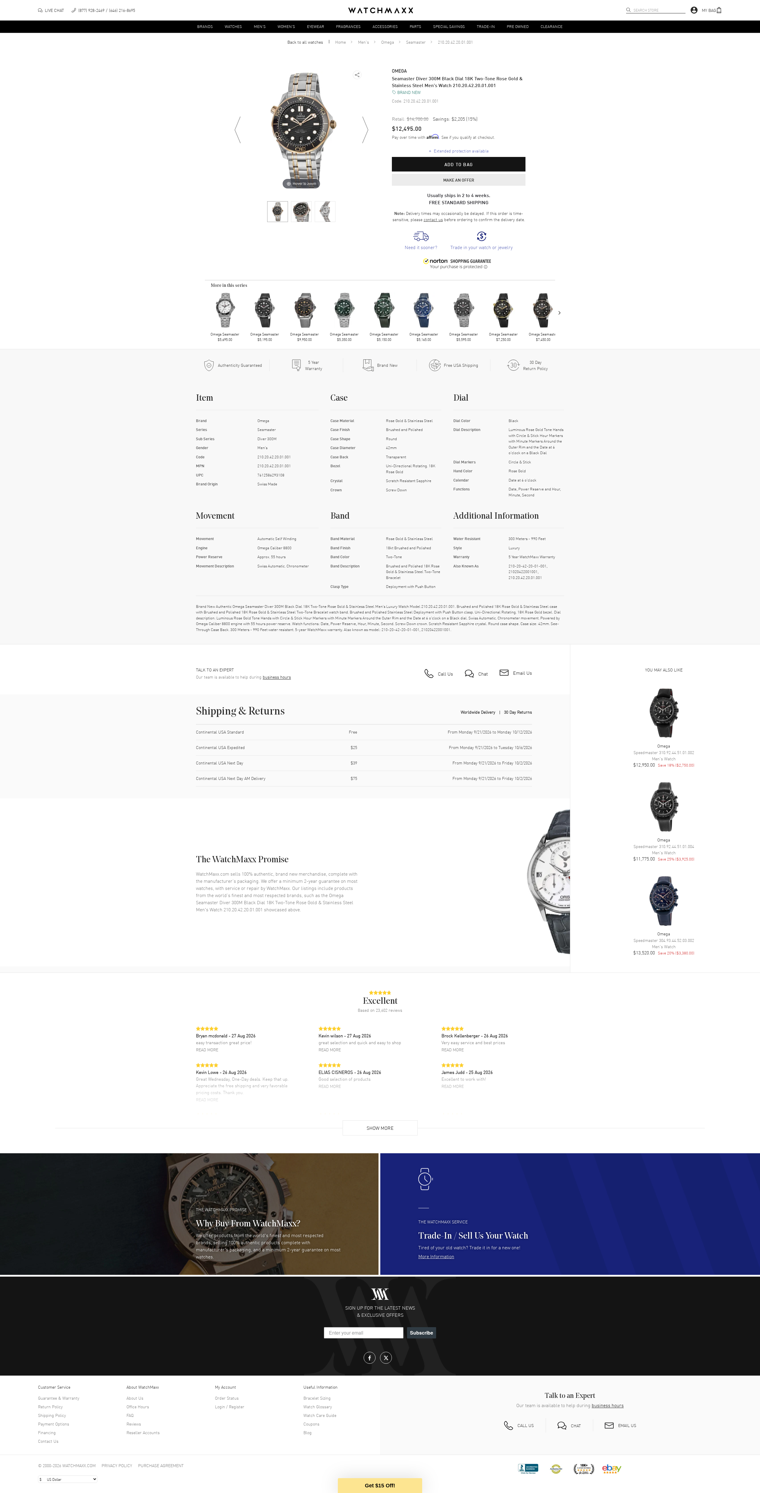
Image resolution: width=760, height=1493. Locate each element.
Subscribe (421, 1332)
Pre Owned (518, 26)
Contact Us (48, 1441)
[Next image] (365, 130)
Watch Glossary (317, 1406)
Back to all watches (305, 42)
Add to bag (458, 164)
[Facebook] (370, 1358)
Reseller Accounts (143, 1432)
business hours (277, 676)
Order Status (227, 1398)
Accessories (385, 26)
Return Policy (50, 1406)
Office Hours (137, 1406)
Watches (233, 26)
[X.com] (386, 1358)
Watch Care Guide (319, 1415)
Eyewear (315, 26)
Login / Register (229, 1406)
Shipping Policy (52, 1415)
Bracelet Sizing (317, 1398)
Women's (286, 26)
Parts (415, 26)
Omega (387, 42)
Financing (47, 1432)
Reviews (133, 1423)
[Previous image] (237, 130)
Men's (260, 26)
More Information (436, 1256)
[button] (712, 10)
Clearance (552, 26)
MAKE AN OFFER (458, 180)
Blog (307, 1432)
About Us (134, 1398)
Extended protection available (459, 150)
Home (340, 42)
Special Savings (449, 26)
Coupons (311, 1423)
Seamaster (416, 42)
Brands (205, 26)
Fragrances (348, 26)
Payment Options (53, 1423)
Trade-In (486, 26)
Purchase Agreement (161, 1465)
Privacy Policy (117, 1465)
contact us (433, 219)
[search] (628, 9)
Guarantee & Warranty (58, 1398)
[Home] (380, 10)
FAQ (130, 1415)
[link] (421, 241)
